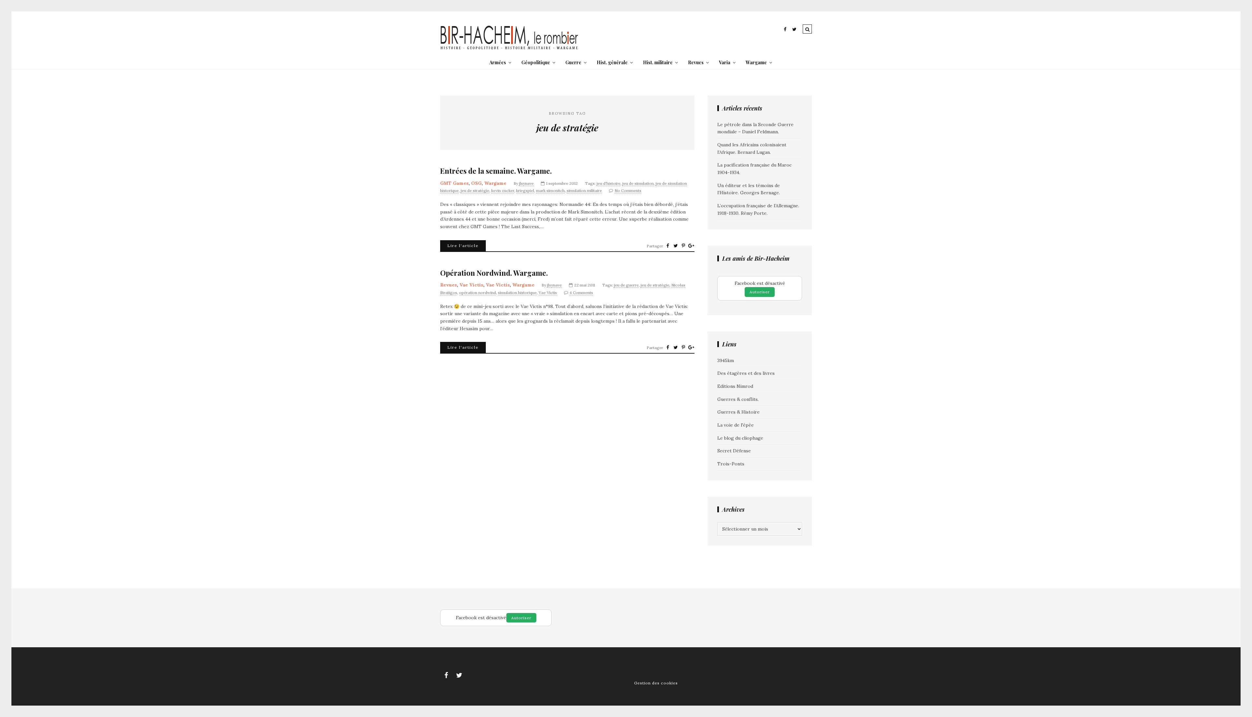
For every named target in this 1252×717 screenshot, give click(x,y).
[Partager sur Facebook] (667, 245)
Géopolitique (535, 62)
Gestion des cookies (656, 682)
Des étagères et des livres (746, 373)
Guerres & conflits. (738, 399)
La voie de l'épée (735, 425)
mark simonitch (550, 190)
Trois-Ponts (730, 464)
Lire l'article (463, 245)
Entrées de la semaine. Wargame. (496, 171)
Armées (497, 62)
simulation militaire (584, 190)
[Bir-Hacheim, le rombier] (509, 49)
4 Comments (581, 292)
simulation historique (517, 292)
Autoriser (760, 291)
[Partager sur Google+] (691, 245)
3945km (725, 360)
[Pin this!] (683, 245)
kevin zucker (502, 190)
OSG (476, 183)
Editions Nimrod (735, 386)
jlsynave (526, 183)
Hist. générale (612, 62)
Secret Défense (734, 451)
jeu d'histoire (608, 183)
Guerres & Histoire (738, 412)
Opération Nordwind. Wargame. (494, 273)
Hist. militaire (658, 62)
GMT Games (454, 183)
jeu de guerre (626, 285)
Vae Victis (471, 285)
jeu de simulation (638, 183)
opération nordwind (477, 292)
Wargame (756, 62)
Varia (724, 62)
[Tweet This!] (675, 245)
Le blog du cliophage (740, 438)
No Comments (628, 190)
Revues (696, 62)
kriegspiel (525, 190)
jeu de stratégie (475, 190)
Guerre (573, 62)
